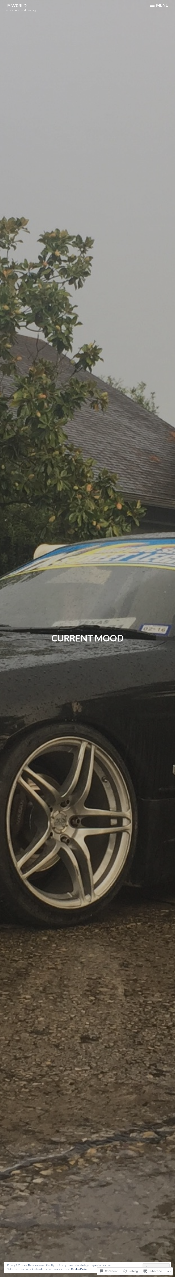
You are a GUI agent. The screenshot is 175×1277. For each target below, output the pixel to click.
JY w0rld (16, 5)
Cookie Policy (79, 1269)
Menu (162, 5)
